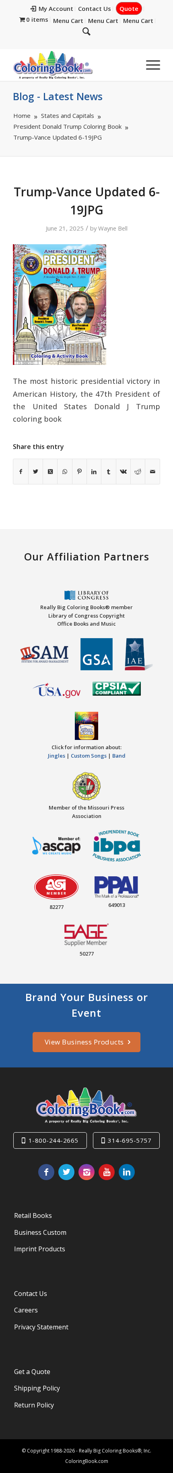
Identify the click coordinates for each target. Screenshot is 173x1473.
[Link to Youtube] (107, 1172)
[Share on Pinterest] (79, 471)
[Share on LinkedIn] (94, 471)
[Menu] (149, 65)
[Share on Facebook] (20, 471)
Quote (128, 8)
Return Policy (34, 1405)
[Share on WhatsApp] (65, 471)
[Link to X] (66, 1172)
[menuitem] (52, 8)
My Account (56, 8)
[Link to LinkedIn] (127, 1172)
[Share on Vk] (123, 471)
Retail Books (33, 1215)
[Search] (86, 31)
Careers (26, 1310)
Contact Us (94, 8)
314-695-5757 (129, 1140)
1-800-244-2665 (53, 1140)
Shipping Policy (37, 1388)
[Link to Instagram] (86, 1172)
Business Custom (40, 1232)
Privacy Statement (41, 1327)
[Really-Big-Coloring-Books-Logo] (71, 65)
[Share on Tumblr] (108, 471)
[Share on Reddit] (138, 471)
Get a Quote (32, 1371)
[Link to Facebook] (46, 1172)
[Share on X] (36, 471)
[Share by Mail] (152, 471)
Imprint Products (39, 1248)
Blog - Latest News (58, 96)
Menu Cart (68, 20)
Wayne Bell (113, 228)
